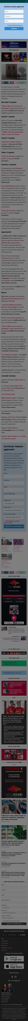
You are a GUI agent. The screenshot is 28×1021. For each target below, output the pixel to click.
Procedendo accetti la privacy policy (14, 25)
